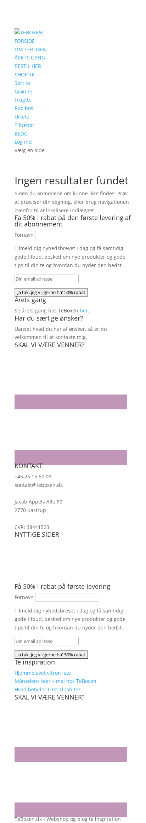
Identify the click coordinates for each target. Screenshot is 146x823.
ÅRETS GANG (30, 57)
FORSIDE (25, 41)
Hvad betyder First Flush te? (47, 689)
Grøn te (23, 91)
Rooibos (24, 108)
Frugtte (23, 99)
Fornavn (24, 234)
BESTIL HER (28, 66)
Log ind (23, 141)
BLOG (21, 133)
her (84, 310)
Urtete (22, 116)
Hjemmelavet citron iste (43, 672)
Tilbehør (24, 125)
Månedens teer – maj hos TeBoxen (55, 681)
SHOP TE (25, 74)
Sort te (22, 83)
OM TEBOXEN (31, 49)
